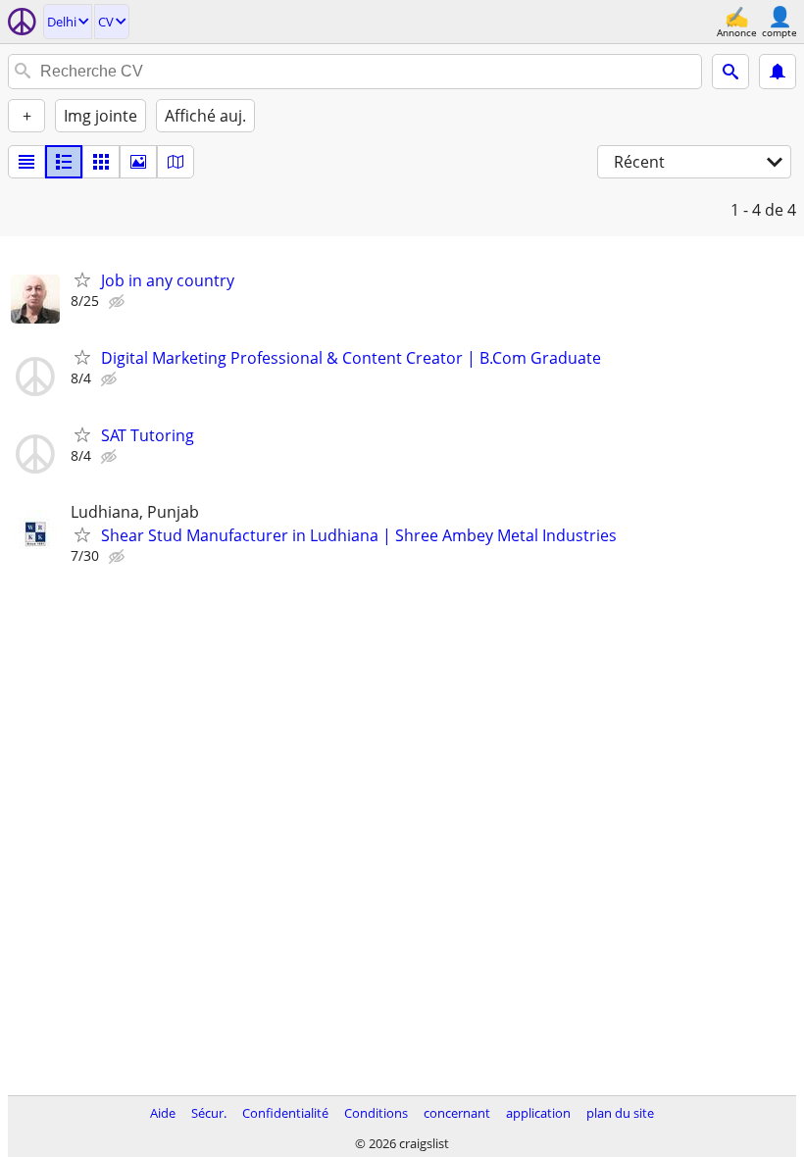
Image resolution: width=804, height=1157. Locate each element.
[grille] (101, 161)
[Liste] (26, 161)
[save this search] (777, 71)
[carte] (175, 161)
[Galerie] (138, 161)
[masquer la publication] (118, 302)
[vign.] (63, 161)
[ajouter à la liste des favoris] (82, 279)
